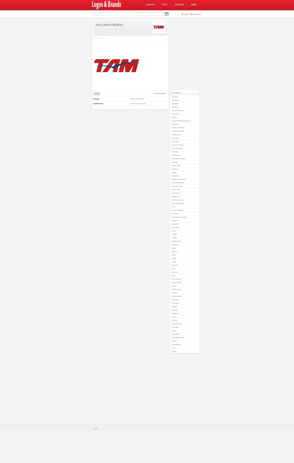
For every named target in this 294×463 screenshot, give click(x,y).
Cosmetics (175, 152)
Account (179, 5)
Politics (174, 286)
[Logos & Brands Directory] (115, 9)
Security (174, 320)
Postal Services (176, 289)
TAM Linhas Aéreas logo (138, 103)
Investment (175, 224)
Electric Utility (176, 165)
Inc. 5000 (175, 214)
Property (174, 293)
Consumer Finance (178, 145)
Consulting (175, 141)
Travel (174, 348)
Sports (174, 331)
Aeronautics (175, 100)
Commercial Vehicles (178, 128)
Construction (176, 138)
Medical (174, 251)
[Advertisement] (185, 53)
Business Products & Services (181, 121)
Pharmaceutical (177, 282)
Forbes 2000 (140, 99)
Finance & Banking (178, 183)
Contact (150, 5)
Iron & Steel (175, 227)
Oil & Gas (175, 272)
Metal (173, 255)
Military (174, 258)
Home (193, 5)
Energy (174, 172)
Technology (175, 334)
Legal (173, 231)
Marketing (175, 245)
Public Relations (177, 296)
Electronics (175, 169)
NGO (173, 269)
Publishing (175, 300)
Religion (174, 306)
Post (164, 5)
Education (175, 162)
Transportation (176, 344)
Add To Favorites (160, 93)
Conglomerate (176, 134)
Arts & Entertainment (178, 110)
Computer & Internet (178, 131)
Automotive (175, 114)
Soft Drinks (175, 327)
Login (186, 14)
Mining (174, 262)
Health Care (175, 196)
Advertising (175, 97)
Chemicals (175, 124)
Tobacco (174, 341)
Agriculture (175, 103)
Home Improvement (178, 203)
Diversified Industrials (178, 159)
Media (174, 248)
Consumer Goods (177, 148)
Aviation (132, 99)
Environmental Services (179, 179)
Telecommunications (178, 337)
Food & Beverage (177, 186)
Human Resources (178, 210)
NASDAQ (175, 265)
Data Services (176, 155)
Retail (173, 317)
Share (97, 93)
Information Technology (179, 217)
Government (176, 193)
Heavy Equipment (177, 200)
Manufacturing (176, 241)
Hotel (173, 207)
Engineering (176, 176)
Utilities (174, 351)
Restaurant (175, 313)
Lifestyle (174, 234)
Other (173, 276)
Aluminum (175, 107)
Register (196, 14)
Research (175, 310)
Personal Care (176, 279)
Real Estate (175, 303)
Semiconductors (177, 324)
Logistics (174, 238)
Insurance (175, 220)
